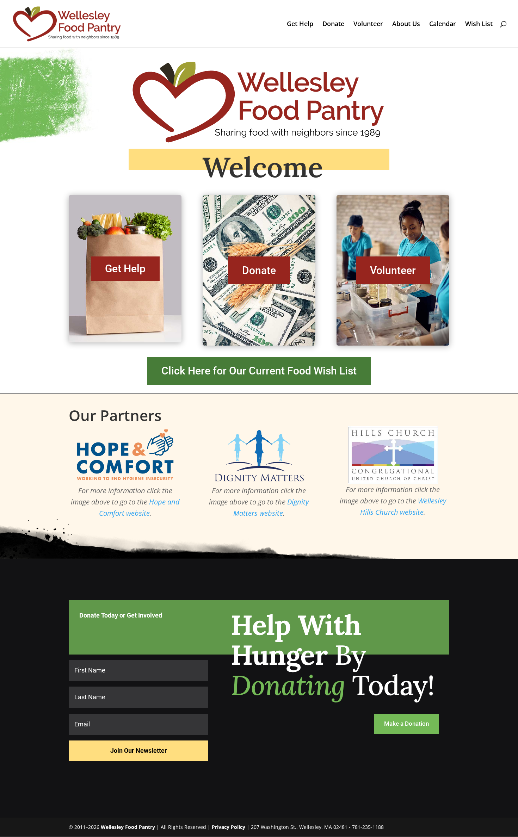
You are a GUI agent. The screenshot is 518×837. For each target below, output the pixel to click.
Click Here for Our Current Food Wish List (259, 371)
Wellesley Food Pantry (128, 827)
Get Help (300, 24)
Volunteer (368, 24)
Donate (333, 24)
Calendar (442, 24)
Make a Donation (406, 723)
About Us (406, 24)
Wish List (479, 24)
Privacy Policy (228, 827)
